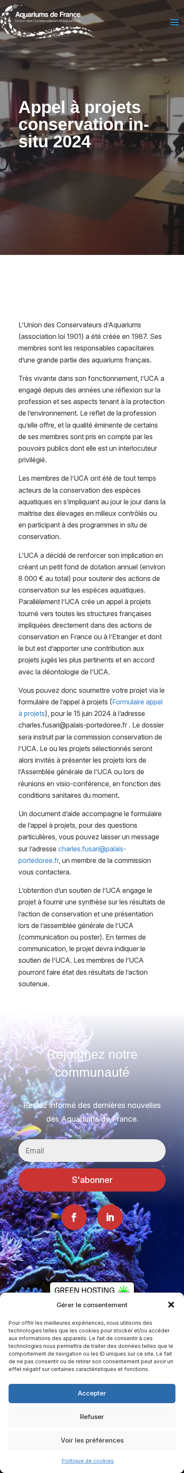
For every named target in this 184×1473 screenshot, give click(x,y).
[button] (171, 1304)
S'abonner (92, 1180)
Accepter (92, 1393)
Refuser (92, 1417)
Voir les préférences (92, 1440)
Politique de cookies (88, 1461)
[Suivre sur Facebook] (74, 1217)
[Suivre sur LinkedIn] (110, 1217)
